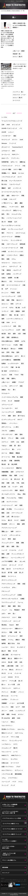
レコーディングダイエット (15, 318)
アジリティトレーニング (9, 528)
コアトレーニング (7, 404)
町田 (12, 304)
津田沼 (9, 270)
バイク (14, 781)
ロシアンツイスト (12, 501)
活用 (16, 662)
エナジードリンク (7, 236)
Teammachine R (17, 147)
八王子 (18, 330)
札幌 (3, 322)
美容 (3, 483)
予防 (22, 374)
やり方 (15, 651)
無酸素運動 (16, 360)
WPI (9, 613)
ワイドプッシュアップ (8, 602)
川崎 (23, 285)
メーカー (23, 94)
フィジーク (12, 143)
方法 (18, 643)
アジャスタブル (11, 498)
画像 (21, 345)
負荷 (12, 472)
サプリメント (19, 770)
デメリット (5, 692)
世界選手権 (5, 162)
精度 (21, 397)
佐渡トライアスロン (8, 766)
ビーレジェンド (13, 636)
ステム (14, 259)
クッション (13, 289)
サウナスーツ (6, 263)
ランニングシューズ (15, 740)
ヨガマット (16, 688)
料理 (23, 610)
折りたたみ (5, 696)
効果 (3, 714)
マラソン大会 (15, 737)
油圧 (9, 188)
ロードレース (6, 154)
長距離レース (6, 173)
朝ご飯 (18, 307)
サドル (4, 520)
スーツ (14, 322)
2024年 (4, 132)
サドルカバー (6, 393)
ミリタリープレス (12, 255)
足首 (8, 513)
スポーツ (4, 681)
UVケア (20, 419)
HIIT (16, 505)
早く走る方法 (6, 718)
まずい (4, 613)
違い (20, 54)
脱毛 (3, 214)
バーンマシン (13, 423)
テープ (20, 565)
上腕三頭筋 (10, 666)
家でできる (21, 416)
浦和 (14, 333)
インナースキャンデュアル (10, 397)
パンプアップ (17, 274)
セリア (18, 707)
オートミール (6, 457)
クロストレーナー (7, 628)
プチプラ (4, 430)
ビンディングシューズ (8, 419)
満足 (10, 315)
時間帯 (17, 341)
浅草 (23, 311)
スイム (20, 781)
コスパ (14, 617)
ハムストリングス (7, 490)
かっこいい (5, 292)
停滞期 (20, 348)
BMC (13, 151)
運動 (17, 438)
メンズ (20, 550)
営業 (21, 248)
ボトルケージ (6, 147)
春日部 (4, 333)
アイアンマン (15, 158)
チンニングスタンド (18, 554)
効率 (3, 274)
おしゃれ (22, 561)
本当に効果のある (7, 341)
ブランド (10, 438)
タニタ (10, 401)
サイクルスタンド (19, 281)
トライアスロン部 (7, 774)
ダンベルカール (15, 654)
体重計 (23, 51)
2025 (8, 124)
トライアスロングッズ (8, 177)
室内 (14, 416)
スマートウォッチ (17, 513)
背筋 (9, 651)
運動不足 (19, 468)
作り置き (9, 509)
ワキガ (16, 374)
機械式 (4, 188)
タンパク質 (11, 684)
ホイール (4, 453)
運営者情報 (18, 774)
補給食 (14, 173)
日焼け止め (5, 763)
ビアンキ (18, 304)
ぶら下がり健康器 (7, 561)
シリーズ (4, 307)
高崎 (3, 300)
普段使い (4, 423)
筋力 (19, 445)
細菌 (3, 509)
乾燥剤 (4, 639)
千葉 (3, 270)
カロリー (18, 531)
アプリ (4, 416)
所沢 (9, 333)
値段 (8, 195)
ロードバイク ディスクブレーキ (11, 192)
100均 (11, 710)
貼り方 (9, 569)
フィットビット (19, 509)
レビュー (11, 132)
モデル (11, 307)
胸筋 (9, 606)
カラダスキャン (14, 371)
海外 (17, 625)
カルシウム (21, 729)
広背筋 (20, 595)
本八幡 (16, 277)
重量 (3, 498)
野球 (9, 539)
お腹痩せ (12, 430)
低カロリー (20, 300)
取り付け (4, 184)
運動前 (11, 453)
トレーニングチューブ (17, 557)
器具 (18, 352)
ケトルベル (12, 550)
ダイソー (4, 710)
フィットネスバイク (8, 468)
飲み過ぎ (19, 457)
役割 (8, 259)
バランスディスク (7, 434)
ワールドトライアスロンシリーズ (12, 121)
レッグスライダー (13, 363)
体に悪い (4, 460)
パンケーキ (17, 673)
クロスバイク (16, 94)
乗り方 (4, 438)
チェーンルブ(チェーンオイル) (11, 225)
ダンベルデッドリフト (8, 494)
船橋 (8, 300)
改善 (15, 572)
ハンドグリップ (20, 710)
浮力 (8, 214)
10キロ (4, 662)
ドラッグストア (6, 210)
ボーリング (12, 565)
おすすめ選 (20, 703)
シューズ (4, 550)
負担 (14, 539)
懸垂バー (4, 315)
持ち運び (13, 692)
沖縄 (24, 333)
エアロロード (6, 151)
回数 (22, 542)
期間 (15, 475)
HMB (18, 718)
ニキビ (21, 475)
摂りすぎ (17, 479)
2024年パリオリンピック (9, 128)
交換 (3, 516)
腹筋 (14, 606)
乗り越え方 (5, 348)
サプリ (15, 744)
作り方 (4, 673)
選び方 (20, 56)
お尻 (8, 516)
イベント (17, 165)
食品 (3, 378)
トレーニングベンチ (8, 412)
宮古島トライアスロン (8, 729)
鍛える (10, 658)
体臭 (21, 386)
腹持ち (14, 378)
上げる (23, 341)
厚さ (19, 326)
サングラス (14, 759)
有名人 (13, 722)
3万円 (12, 442)
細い (16, 561)
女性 (20, 662)
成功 (3, 337)
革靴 (22, 195)
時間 (21, 505)
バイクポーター (6, 136)
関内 (3, 259)
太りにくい (5, 304)
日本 (3, 124)
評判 (8, 352)
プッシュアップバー (8, 542)
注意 (17, 666)
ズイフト (15, 139)
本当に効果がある (7, 356)
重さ (18, 546)
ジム (10, 610)
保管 (3, 285)
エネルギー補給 (6, 169)
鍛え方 (4, 651)
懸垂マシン (5, 557)
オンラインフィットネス (15, 251)
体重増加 (4, 475)
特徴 (3, 666)
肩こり (23, 356)
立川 (15, 221)
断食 (19, 617)
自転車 (23, 520)
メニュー (4, 610)
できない (4, 445)
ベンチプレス (6, 587)
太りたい (4, 632)
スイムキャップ (6, 748)
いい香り (16, 427)
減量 (9, 416)
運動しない (5, 531)
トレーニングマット (8, 330)
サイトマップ (5, 872)
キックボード (21, 647)
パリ (20, 128)
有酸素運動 (5, 472)
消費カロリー (19, 628)
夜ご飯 (16, 315)
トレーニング (6, 781)
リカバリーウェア (14, 184)
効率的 (9, 274)
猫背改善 (22, 244)
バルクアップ (17, 270)
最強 (3, 554)
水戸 (6, 289)
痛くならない (16, 516)
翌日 (22, 363)
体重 (15, 632)
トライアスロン (13, 778)
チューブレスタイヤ (15, 180)
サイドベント (12, 576)
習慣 (8, 337)
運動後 (18, 453)
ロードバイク (16, 100)
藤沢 (3, 255)
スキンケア (12, 199)
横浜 (23, 330)
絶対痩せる (15, 337)
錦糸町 (4, 229)
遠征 (14, 136)
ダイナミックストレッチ (9, 580)
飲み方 (4, 636)
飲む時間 (14, 464)
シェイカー (5, 647)
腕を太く (4, 281)
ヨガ (16, 408)
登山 (3, 218)
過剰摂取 (17, 460)
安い (14, 613)
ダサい (14, 587)
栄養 (8, 483)
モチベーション (6, 345)
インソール (14, 696)
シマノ (19, 449)
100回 (22, 438)
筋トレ (4, 684)
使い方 (20, 681)
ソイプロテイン (6, 744)
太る (17, 442)
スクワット (5, 442)
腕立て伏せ (11, 643)
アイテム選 (12, 681)
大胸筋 (22, 598)
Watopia (4, 143)
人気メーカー (16, 51)
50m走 (14, 714)
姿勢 (23, 524)
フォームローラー (7, 408)
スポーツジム (19, 733)
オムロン (4, 374)
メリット (21, 692)
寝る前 (4, 464)
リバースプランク (18, 569)
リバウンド (5, 311)
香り (14, 389)
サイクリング (6, 139)
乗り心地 (4, 180)
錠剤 (22, 442)
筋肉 (21, 434)
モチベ (23, 315)
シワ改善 (4, 199)
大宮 (19, 333)
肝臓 (10, 460)
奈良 (14, 326)
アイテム (10, 639)
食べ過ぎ (4, 371)
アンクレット (14, 699)
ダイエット (19, 669)
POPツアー (15, 154)
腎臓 (13, 457)
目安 (12, 311)
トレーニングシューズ (8, 296)
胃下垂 (10, 572)
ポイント (12, 524)
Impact (11, 625)
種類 (8, 714)
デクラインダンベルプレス (10, 598)
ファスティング (6, 621)
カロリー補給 (17, 169)
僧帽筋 (4, 658)
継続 (21, 203)
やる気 (15, 345)
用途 (3, 569)
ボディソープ (13, 386)
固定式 (22, 490)
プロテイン (5, 759)
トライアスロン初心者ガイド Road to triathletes (14, 1)
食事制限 (19, 412)
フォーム (20, 602)
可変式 (20, 498)
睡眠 (3, 513)
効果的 (4, 363)
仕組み (4, 277)
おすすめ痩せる (6, 360)
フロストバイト (17, 263)
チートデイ (5, 367)
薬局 (22, 207)
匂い (9, 389)
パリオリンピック (7, 165)
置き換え (4, 625)
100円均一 (5, 699)
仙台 (3, 352)
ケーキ (10, 673)
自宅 (21, 486)
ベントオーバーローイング (10, 248)
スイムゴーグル (16, 214)
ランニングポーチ (16, 240)
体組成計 (15, 54)
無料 (3, 318)
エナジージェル (20, 233)
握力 (8, 546)
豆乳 (13, 483)
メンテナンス (17, 188)
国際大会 (22, 162)
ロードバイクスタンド (13, 285)
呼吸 (23, 639)
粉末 (22, 483)
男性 (24, 494)
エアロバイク (20, 472)
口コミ (13, 647)
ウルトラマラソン (7, 725)
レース (15, 751)
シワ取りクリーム (7, 203)
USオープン (5, 158)
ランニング (5, 785)
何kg (19, 494)
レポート (4, 266)
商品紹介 (17, 610)
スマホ (4, 401)
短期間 (10, 277)
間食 (13, 300)
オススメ (15, 56)
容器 (12, 707)
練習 (13, 718)
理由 (10, 475)
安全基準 (4, 524)
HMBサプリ (5, 755)
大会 (23, 165)
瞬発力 (18, 639)
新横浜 (18, 311)
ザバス (17, 677)
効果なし (4, 207)
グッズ (13, 785)
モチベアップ (13, 266)
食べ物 (18, 367)
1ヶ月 (23, 307)
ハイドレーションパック (14, 218)
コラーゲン (5, 479)
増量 (10, 632)
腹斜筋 (4, 576)
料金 (13, 352)
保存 (21, 636)
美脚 (16, 490)
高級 (3, 244)
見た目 (4, 572)
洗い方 (4, 221)
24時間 (4, 251)
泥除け (22, 255)
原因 (10, 445)
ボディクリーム (6, 427)
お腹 (3, 501)
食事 (12, 531)
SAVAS (10, 677)
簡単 (19, 584)
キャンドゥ (5, 707)
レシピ (4, 677)
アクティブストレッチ (8, 584)
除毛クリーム (17, 210)
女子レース (14, 162)
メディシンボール (14, 535)
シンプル (4, 386)
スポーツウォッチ (12, 244)
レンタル (4, 117)
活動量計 (4, 703)
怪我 (18, 292)
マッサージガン (14, 207)
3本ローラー (15, 195)
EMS (8, 322)
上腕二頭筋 (5, 654)
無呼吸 (4, 643)
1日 (9, 486)
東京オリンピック (7, 733)
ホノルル (21, 173)
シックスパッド (6, 326)
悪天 (3, 195)
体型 (23, 584)
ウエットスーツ (6, 751)
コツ (22, 666)
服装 (13, 546)
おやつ (17, 356)
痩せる (11, 669)
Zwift (21, 139)
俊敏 (18, 524)
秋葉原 (10, 221)
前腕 (17, 542)
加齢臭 (4, 389)
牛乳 (18, 483)
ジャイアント (16, 92)
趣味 (16, 203)
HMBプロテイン (16, 755)
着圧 (3, 233)
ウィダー (15, 486)
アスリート (10, 233)
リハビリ (4, 535)
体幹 (16, 434)
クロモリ (4, 565)
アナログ (21, 382)
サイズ (16, 520)
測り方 (10, 520)
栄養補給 (17, 236)
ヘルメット (5, 722)
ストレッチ (5, 737)
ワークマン (5, 240)
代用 (23, 707)
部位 (19, 606)
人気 (18, 684)
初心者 (10, 662)
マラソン (4, 740)
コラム (4, 778)
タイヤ (20, 177)
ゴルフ (4, 539)
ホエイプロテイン (7, 770)
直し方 (21, 572)
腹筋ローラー (18, 658)
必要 (8, 554)
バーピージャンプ (7, 505)
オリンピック (16, 124)
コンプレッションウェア (15, 229)
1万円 (19, 296)
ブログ (18, 766)
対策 (10, 374)
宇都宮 (13, 292)
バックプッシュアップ (8, 595)
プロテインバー (6, 688)
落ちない (13, 348)
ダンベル (4, 669)
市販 (8, 378)
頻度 (3, 546)
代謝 (12, 367)
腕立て (4, 606)
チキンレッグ (6, 591)
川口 (10, 281)
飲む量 (4, 486)
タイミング (16, 621)
